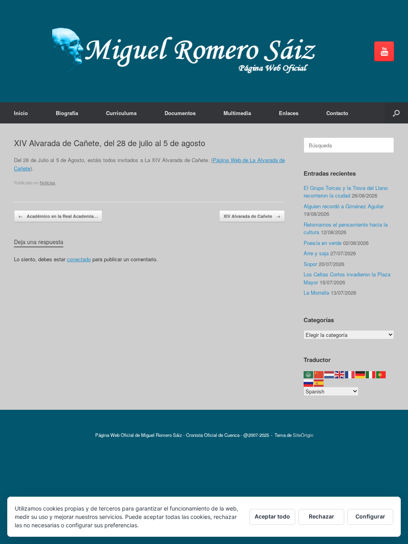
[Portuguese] (381, 374)
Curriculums (121, 113)
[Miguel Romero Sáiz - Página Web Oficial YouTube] (384, 51)
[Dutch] (329, 374)
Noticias (47, 182)
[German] (360, 374)
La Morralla (316, 292)
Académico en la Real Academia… (58, 216)
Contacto (337, 113)
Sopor (310, 264)
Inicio (21, 113)
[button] (396, 112)
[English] (340, 374)
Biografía (67, 113)
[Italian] (371, 374)
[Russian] (309, 382)
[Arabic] (309, 374)
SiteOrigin (303, 435)
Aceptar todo (272, 516)
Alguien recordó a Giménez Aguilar (344, 206)
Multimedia (237, 113)
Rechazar (321, 516)
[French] (350, 374)
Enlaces (288, 113)
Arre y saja (316, 253)
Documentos (180, 113)
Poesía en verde (322, 243)
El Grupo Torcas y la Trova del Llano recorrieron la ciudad (346, 192)
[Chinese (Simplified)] (319, 374)
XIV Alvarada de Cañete (252, 216)
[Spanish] (319, 382)
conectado (79, 259)
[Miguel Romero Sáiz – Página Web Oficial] (187, 51)
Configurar (370, 516)
